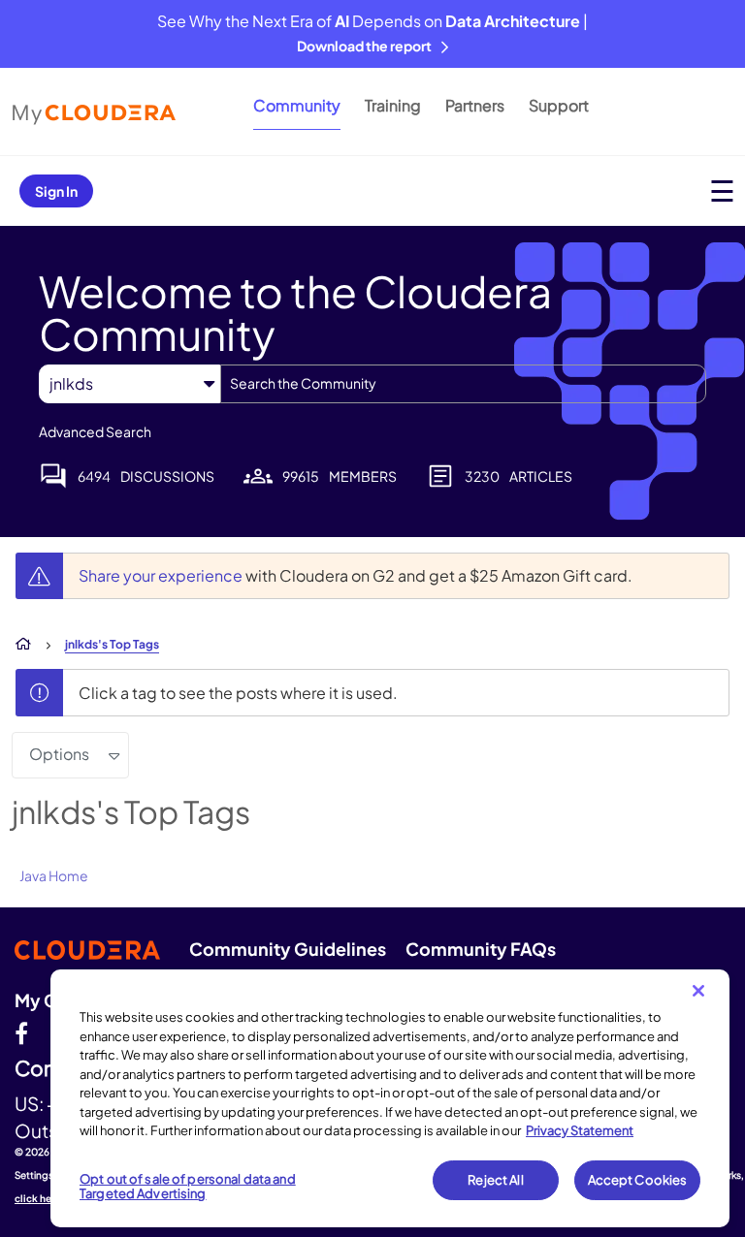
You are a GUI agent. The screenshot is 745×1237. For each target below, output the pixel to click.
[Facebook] (21, 1032)
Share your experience (162, 575)
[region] (389, 1098)
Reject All (495, 1180)
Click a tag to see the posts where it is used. (238, 692)
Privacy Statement (579, 1130)
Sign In (56, 191)
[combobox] (463, 384)
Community (296, 105)
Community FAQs (480, 948)
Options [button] (59, 754)
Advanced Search (95, 431)
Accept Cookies (638, 1180)
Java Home (53, 875)
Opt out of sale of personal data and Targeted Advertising (188, 1186)
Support (559, 105)
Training (393, 105)
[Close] (698, 990)
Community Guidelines (287, 948)
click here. (40, 1198)
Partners (474, 105)
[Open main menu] (722, 190)
